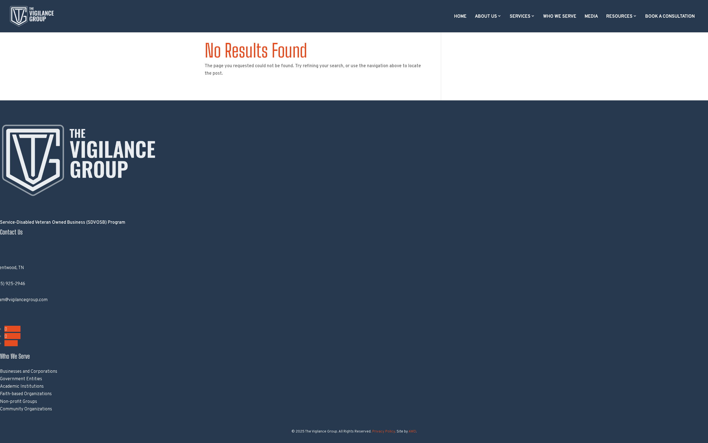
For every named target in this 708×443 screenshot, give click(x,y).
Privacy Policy (383, 431)
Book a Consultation (670, 16)
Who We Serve (559, 16)
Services (520, 16)
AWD (412, 431)
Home (460, 16)
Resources (619, 16)
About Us (486, 16)
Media (591, 16)
